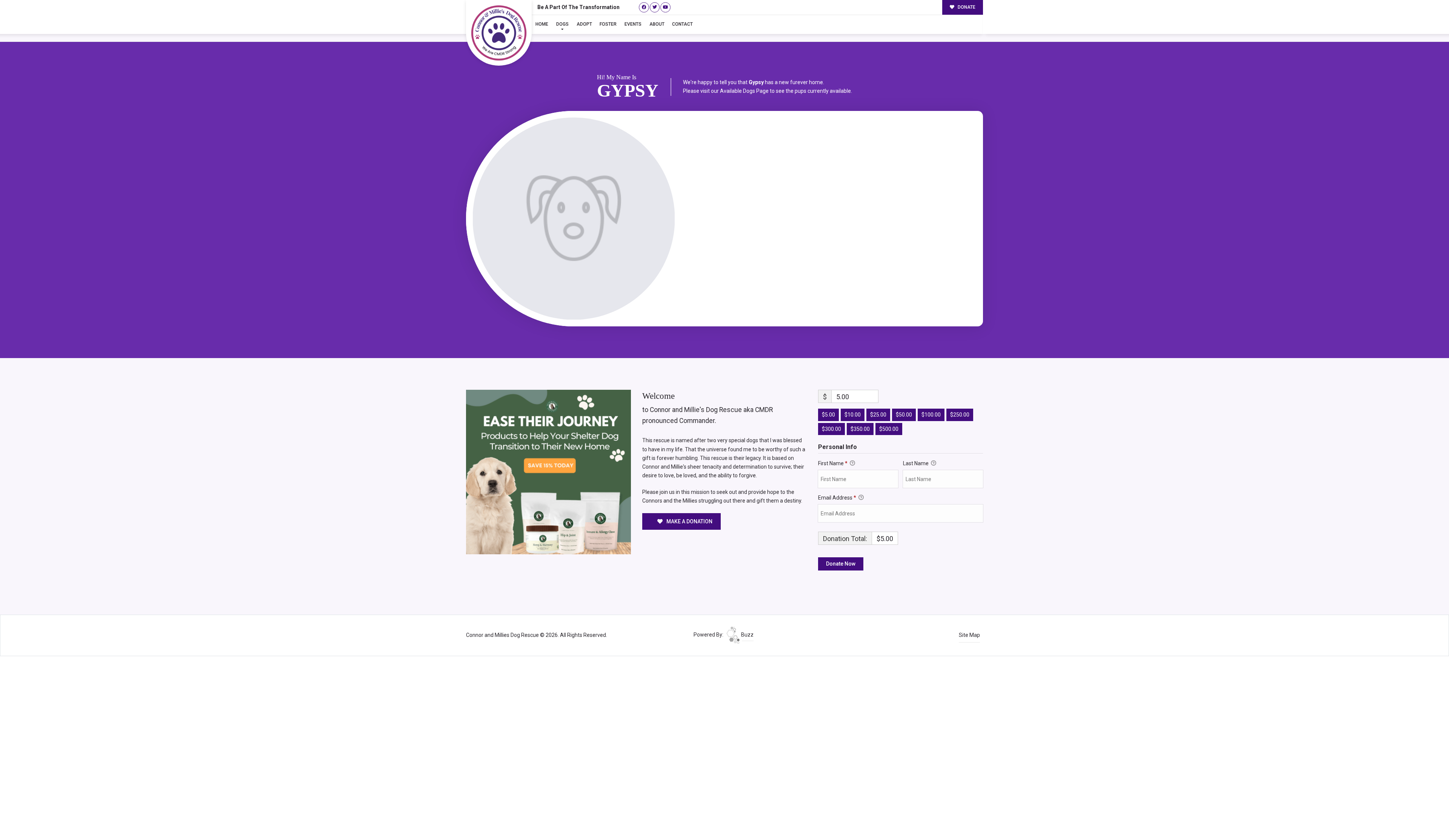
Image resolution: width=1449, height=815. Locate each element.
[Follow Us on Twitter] (655, 7)
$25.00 (878, 415)
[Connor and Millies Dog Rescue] (499, 33)
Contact (682, 24)
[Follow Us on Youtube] (665, 7)
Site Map (969, 635)
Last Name (916, 463)
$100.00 (931, 415)
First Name (833, 463)
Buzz (747, 635)
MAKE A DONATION (688, 521)
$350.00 (860, 429)
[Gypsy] (573, 218)
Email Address (837, 498)
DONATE (966, 7)
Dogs (562, 24)
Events (633, 24)
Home (541, 24)
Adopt (584, 24)
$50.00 (904, 415)
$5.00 (828, 415)
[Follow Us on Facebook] (644, 7)
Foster (608, 24)
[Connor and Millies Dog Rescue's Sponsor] (548, 472)
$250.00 (959, 415)
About (657, 24)
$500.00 (888, 429)
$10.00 (852, 415)
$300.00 (831, 429)
